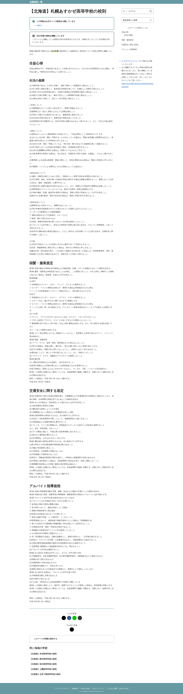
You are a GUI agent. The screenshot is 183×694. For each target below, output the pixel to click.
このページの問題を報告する (45, 639)
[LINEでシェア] (74, 618)
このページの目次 (135, 28)
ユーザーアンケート (130, 61)
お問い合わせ (123, 688)
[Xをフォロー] (72, 629)
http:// (39, 25)
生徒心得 (125, 32)
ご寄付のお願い (85, 688)
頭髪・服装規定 (127, 40)
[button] (80, 618)
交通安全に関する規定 (130, 45)
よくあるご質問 (112, 688)
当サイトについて (99, 688)
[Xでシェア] (64, 618)
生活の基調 (128, 35)
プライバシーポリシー (62, 688)
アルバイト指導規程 (129, 49)
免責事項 (75, 688)
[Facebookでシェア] (69, 618)
